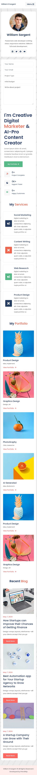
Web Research (21, 268)
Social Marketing (22, 215)
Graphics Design (11, 401)
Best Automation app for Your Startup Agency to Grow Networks (17, 681)
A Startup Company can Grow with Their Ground (16, 738)
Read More (10, 641)
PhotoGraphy (10, 442)
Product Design (22, 294)
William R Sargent (8, 4)
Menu (29, 4)
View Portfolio (8, 367)
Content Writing (22, 241)
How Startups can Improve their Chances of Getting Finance (18, 624)
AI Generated (10, 483)
